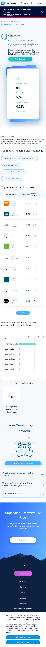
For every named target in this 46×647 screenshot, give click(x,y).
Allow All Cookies (23, 637)
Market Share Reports (23, 608)
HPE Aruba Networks (14, 203)
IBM (23, 54)
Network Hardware (8, 24)
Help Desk (23, 603)
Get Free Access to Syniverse (23, 463)
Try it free (23, 540)
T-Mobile (32, 54)
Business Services (9, 158)
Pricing (23, 587)
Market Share (16, 22)
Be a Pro (23, 573)
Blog (23, 592)
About (23, 598)
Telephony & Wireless (11, 165)
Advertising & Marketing (12, 178)
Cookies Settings (23, 642)
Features (23, 581)
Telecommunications (29, 158)
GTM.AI (10, 14)
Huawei (18, 54)
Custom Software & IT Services (14, 172)
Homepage (5, 22)
